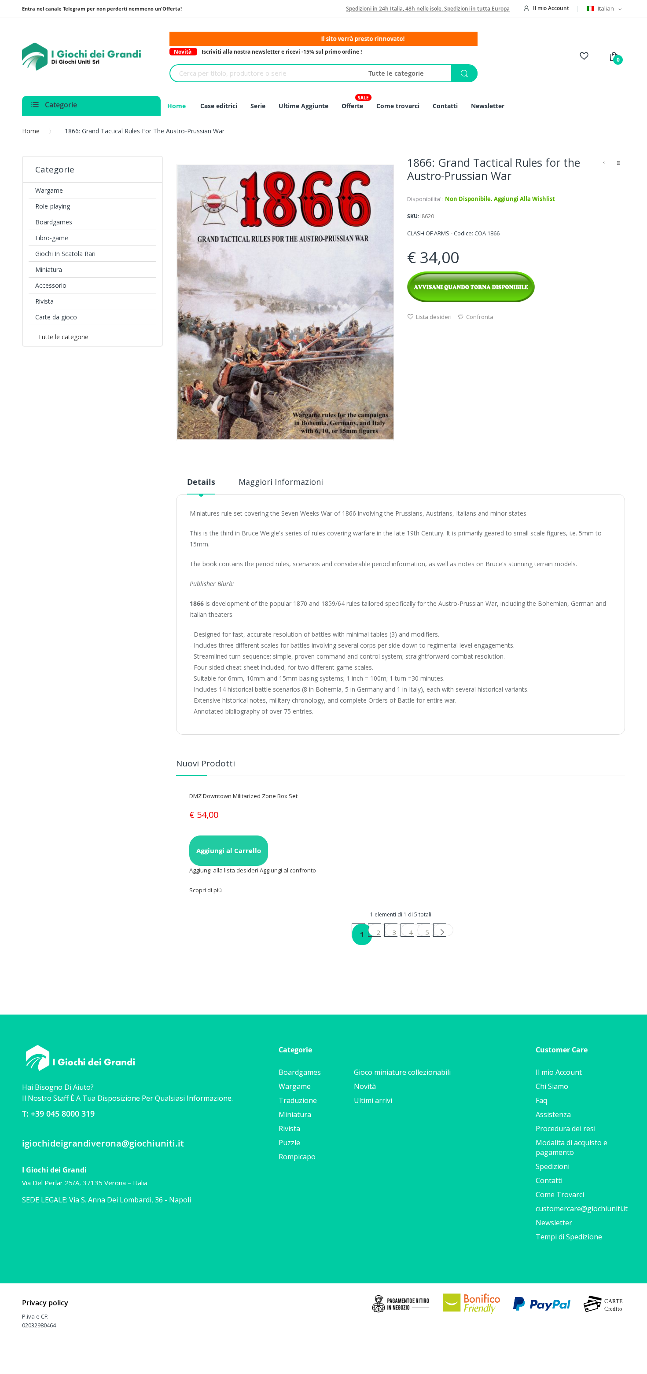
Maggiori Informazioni (281, 481)
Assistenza (553, 1114)
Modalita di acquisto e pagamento (571, 1147)
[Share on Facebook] (409, 333)
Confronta (479, 317)
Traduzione (298, 1100)
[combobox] (266, 73)
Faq (541, 1100)
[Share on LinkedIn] (442, 333)
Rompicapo (297, 1156)
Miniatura (295, 1114)
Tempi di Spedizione (569, 1237)
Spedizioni (553, 1166)
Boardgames (300, 1072)
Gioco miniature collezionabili (402, 1072)
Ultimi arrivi (373, 1100)
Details (201, 481)
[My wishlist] (584, 57)
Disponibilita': (425, 199)
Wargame (295, 1086)
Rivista (289, 1128)
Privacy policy (45, 1303)
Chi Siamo (552, 1086)
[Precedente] (603, 164)
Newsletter (554, 1222)
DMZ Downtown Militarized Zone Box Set (243, 796)
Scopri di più (205, 890)
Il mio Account (551, 8)
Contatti (549, 1180)
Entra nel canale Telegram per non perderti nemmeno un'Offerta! (102, 9)
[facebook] (28, 1227)
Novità (365, 1086)
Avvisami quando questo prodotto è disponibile (471, 286)
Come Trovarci (560, 1194)
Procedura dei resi (566, 1128)
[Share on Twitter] (420, 333)
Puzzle (289, 1142)
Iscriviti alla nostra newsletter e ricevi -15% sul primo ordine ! (282, 51)
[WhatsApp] (43, 1228)
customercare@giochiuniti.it (582, 1208)
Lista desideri (434, 317)
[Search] (464, 73)
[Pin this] (431, 333)
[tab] (201, 485)
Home (31, 131)
